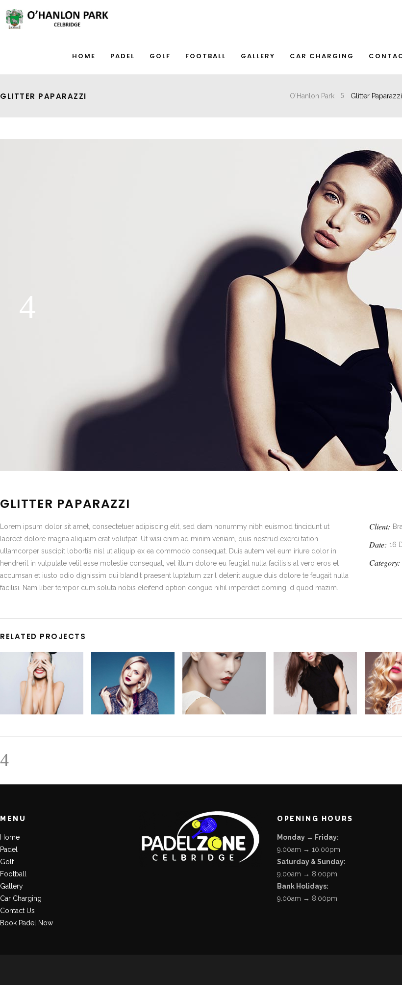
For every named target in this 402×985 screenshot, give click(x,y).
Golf (7, 862)
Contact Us (17, 911)
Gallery (11, 886)
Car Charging (21, 898)
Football (13, 874)
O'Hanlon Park (312, 95)
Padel (9, 849)
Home (10, 837)
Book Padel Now (26, 923)
